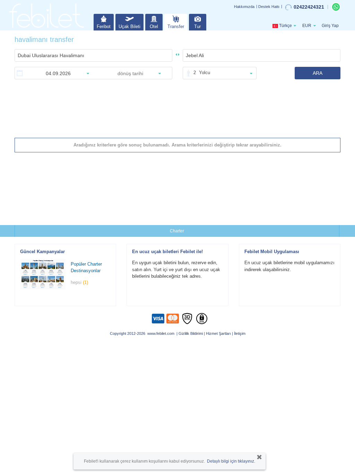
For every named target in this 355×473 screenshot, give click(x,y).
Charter (177, 231)
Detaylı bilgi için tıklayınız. (231, 461)
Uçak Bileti (129, 26)
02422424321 (309, 7)
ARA (317, 73)
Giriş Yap (330, 25)
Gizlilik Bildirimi (191, 333)
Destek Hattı (268, 7)
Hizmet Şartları (218, 333)
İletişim (239, 333)
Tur (197, 26)
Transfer (175, 26)
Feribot (104, 26)
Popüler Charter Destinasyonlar (86, 267)
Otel (154, 26)
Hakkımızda (244, 7)
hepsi (79, 282)
